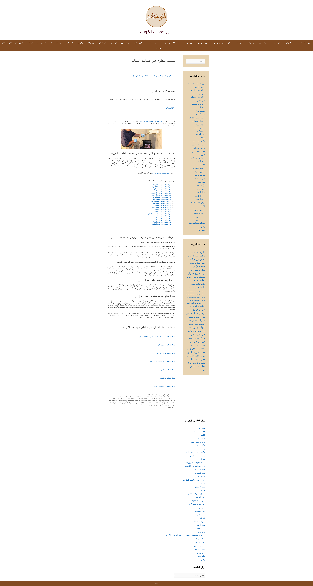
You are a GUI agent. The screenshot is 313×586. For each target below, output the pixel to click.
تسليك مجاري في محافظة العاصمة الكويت (154, 75)
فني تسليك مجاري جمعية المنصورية (161, 201)
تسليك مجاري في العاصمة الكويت (156, 400)
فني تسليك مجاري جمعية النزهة (162, 203)
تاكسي (43, 43)
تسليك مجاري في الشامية (145, 398)
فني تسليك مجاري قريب (160, 173)
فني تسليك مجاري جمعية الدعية (162, 220)
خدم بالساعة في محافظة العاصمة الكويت (196, 306)
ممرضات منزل (126, 43)
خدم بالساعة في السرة (191, 291)
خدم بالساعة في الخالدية (192, 287)
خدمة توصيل (198, 213)
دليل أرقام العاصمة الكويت (194, 480)
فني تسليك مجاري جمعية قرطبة (162, 184)
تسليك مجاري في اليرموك (117, 402)
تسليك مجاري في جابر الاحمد (155, 403)
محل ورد (199, 199)
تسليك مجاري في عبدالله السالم (127, 403)
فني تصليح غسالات (196, 331)
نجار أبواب (81, 43)
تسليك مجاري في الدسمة (154, 396)
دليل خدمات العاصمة (304, 43)
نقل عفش (102, 43)
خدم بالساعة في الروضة (200, 291)
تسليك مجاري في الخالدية (167, 396)
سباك (201, 107)
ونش (4, 43)
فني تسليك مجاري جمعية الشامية (161, 224)
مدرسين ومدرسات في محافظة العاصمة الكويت (185, 535)
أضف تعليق (170, 407)
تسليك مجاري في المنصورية (155, 402)
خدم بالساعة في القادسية (191, 294)
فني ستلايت (113, 43)
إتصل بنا (159, 48)
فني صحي (276, 43)
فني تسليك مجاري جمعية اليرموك (161, 207)
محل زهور (199, 195)
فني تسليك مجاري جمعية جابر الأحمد (160, 189)
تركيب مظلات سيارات (195, 452)
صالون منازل (138, 43)
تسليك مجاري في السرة (158, 398)
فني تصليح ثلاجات (195, 118)
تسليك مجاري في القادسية (115, 400)
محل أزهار (71, 43)
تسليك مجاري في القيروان (169, 402)
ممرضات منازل (197, 359)
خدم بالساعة (198, 168)
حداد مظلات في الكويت (172, 43)
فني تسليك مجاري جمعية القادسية (161, 211)
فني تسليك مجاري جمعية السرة (162, 218)
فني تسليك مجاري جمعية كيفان (162, 216)
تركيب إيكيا (92, 43)
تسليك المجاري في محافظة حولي (165, 353)
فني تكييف (251, 43)
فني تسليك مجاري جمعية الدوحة (162, 197)
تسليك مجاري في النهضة (130, 402)
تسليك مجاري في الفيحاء (128, 400)
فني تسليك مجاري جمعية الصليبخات (161, 193)
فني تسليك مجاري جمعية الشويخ (162, 205)
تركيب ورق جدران (218, 43)
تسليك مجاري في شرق (141, 403)
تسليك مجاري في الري (169, 398)
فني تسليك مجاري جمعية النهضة (162, 191)
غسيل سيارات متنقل (16, 43)
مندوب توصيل (33, 43)
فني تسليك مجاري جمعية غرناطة (162, 199)
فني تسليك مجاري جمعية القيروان (161, 187)
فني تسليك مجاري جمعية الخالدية (161, 195)
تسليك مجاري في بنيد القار (169, 403)
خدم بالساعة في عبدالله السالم (199, 300)
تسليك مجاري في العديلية (141, 400)
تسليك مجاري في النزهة (142, 402)
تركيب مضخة (197, 104)
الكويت (163, 395)
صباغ (230, 43)
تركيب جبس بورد (203, 43)
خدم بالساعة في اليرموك (191, 297)
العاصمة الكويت (169, 395)
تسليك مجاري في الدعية (142, 396)
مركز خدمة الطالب (55, 43)
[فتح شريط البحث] (152, 48)
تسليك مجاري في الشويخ (132, 398)
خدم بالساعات (153, 43)
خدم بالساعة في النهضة (201, 297)
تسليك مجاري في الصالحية (119, 398)
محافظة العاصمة (150, 395)
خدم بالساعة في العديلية (200, 294)
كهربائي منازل (197, 97)
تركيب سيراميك (188, 43)
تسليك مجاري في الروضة (117, 396)
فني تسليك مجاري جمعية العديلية (161, 209)
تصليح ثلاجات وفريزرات (195, 462)
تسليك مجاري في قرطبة (165, 405)
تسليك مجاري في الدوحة (129, 396)
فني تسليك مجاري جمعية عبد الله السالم (159, 214)
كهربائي (288, 43)
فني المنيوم (239, 43)
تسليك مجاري (263, 43)
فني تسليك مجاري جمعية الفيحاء (162, 222)
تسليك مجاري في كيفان (153, 405)
